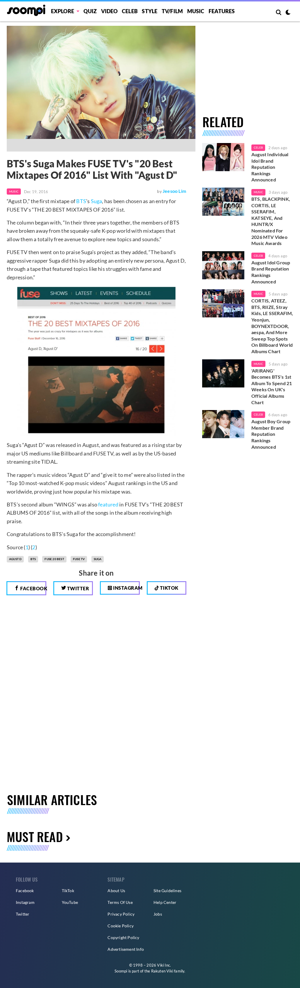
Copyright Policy (123, 937)
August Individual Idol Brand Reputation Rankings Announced (269, 167)
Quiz (90, 11)
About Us (116, 890)
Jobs (158, 914)
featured (108, 504)
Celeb (130, 11)
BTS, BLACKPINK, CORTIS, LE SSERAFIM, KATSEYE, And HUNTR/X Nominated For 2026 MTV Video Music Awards (270, 221)
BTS (81, 201)
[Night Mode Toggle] (288, 12)
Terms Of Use (120, 902)
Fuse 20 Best (54, 559)
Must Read (35, 836)
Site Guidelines (167, 890)
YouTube (70, 902)
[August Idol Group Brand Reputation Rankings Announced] (223, 265)
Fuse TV (79, 559)
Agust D (15, 559)
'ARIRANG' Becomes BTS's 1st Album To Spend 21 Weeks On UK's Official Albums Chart (271, 386)
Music (195, 11)
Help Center (165, 902)
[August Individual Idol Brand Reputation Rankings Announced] (223, 157)
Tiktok (168, 588)
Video (109, 11)
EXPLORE (62, 11)
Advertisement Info (126, 949)
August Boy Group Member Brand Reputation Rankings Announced (270, 434)
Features (222, 11)
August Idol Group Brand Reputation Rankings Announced (270, 272)
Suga (96, 201)
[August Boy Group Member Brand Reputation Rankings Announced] (223, 424)
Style (149, 11)
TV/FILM (172, 11)
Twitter (77, 588)
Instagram (126, 588)
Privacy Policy (121, 914)
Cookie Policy (121, 925)
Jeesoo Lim (174, 191)
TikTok (68, 890)
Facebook (32, 588)
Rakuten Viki (162, 971)
